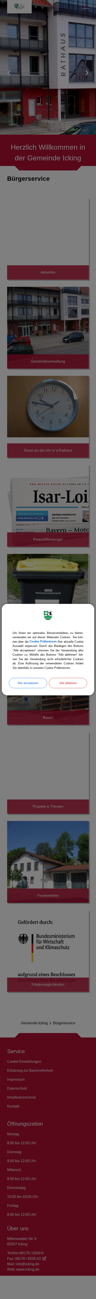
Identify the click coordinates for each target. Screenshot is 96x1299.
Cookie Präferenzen (42, 641)
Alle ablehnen (68, 683)
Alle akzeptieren (28, 683)
